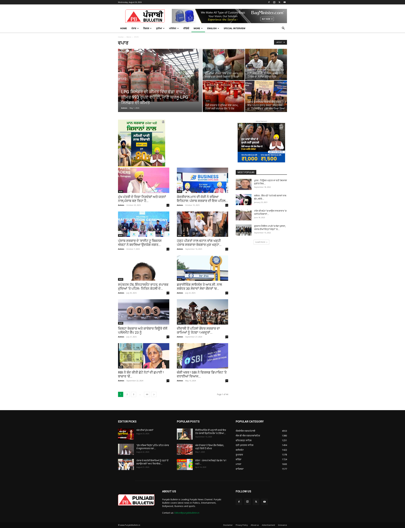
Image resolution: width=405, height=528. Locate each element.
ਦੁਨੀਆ (159, 28)
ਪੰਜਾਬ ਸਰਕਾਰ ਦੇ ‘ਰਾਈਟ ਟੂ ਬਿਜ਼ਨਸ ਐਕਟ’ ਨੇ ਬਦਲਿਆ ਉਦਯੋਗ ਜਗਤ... (140, 243)
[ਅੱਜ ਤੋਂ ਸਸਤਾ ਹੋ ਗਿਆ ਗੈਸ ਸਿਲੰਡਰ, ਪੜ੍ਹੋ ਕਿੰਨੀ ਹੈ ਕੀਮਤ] (185, 449)
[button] (283, 28)
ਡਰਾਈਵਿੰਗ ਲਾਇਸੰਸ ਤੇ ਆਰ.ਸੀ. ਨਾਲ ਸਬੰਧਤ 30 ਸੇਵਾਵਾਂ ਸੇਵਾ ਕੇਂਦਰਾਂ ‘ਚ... (199, 287)
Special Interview (234, 28)
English (212, 28)
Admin (124, 108)
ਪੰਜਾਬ (133, 28)
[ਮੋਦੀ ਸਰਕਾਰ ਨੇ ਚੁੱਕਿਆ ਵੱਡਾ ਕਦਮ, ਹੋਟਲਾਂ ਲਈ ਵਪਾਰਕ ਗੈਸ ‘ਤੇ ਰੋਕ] (224, 96)
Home (123, 28)
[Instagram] (274, 2)
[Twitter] (279, 2)
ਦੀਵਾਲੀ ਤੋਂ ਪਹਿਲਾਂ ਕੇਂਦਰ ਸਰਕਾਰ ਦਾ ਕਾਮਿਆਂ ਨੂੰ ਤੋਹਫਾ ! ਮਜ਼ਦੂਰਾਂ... (198, 330)
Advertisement (268, 525)
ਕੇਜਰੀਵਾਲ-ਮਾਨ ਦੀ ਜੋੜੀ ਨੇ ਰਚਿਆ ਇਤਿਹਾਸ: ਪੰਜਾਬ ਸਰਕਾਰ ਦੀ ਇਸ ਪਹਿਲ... (202, 199)
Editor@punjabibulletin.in (186, 512)
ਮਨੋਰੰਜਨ (172, 28)
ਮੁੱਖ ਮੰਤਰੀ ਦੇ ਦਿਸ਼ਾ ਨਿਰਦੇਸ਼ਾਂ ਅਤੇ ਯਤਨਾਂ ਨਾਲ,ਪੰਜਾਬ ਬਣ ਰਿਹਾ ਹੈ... (142, 199)
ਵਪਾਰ (124, 87)
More (197, 28)
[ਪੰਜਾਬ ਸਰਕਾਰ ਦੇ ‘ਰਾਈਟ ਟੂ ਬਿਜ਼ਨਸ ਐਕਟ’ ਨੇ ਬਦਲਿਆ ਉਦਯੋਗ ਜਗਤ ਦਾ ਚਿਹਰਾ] (143, 224)
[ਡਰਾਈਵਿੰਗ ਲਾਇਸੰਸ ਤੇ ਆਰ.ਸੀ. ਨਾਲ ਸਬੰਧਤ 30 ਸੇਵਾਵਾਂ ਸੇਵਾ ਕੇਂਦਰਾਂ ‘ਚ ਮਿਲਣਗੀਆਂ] (202, 268)
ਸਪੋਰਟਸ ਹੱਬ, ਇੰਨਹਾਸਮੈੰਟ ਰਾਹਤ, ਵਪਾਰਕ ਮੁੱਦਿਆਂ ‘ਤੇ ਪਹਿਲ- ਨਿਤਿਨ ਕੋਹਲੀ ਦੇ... (143, 287)
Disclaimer (228, 525)
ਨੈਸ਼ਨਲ (146, 28)
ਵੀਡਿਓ (186, 28)
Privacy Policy (242, 525)
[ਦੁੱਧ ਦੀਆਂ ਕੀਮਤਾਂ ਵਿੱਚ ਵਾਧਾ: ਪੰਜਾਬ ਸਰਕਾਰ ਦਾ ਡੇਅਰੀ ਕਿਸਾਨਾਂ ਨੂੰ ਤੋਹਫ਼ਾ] (224, 64)
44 (147, 394)
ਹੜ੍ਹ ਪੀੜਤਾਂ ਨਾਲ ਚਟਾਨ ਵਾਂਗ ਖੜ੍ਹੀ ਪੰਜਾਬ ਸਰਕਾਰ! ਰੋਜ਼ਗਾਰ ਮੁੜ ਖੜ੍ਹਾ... (199, 243)
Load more (260, 242)
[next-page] (154, 394)
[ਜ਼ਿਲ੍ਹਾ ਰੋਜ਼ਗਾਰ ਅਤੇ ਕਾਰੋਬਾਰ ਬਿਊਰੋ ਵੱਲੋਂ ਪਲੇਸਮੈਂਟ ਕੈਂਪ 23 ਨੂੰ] (143, 312)
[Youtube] (284, 2)
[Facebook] (269, 2)
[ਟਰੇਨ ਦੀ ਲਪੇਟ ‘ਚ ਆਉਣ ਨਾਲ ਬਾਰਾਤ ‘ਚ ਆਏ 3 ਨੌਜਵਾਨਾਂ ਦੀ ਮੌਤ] (244, 214)
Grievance (282, 525)
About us (255, 525)
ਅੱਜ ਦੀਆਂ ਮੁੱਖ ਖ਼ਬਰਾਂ (144, 430)
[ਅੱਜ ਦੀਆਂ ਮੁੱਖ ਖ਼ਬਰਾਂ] (126, 434)
